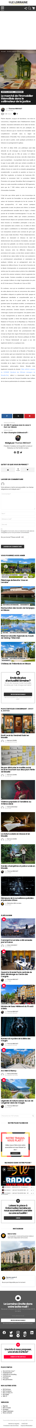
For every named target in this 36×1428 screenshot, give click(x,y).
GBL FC (5, 1396)
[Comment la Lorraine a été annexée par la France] (18, 928)
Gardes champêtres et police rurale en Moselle (18, 867)
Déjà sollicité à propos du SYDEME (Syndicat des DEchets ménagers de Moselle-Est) (18, 372)
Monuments (23, 575)
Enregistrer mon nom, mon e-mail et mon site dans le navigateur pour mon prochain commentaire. (17, 531)
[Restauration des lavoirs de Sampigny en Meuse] (18, 596)
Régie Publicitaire (8, 1411)
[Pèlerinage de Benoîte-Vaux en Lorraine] (18, 568)
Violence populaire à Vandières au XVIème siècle (16, 802)
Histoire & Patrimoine (10, 575)
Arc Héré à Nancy (8, 1070)
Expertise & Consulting (9, 1374)
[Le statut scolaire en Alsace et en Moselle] (18, 822)
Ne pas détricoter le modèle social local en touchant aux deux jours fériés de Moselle (18, 769)
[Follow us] (25, 8)
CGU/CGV (25, 1423)
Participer (6, 1378)
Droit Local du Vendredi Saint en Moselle (15, 736)
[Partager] (7, 416)
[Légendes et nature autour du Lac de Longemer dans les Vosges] (18, 1088)
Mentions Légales (13, 1423)
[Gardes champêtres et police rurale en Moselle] (18, 854)
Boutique (5, 1409)
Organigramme (7, 1372)
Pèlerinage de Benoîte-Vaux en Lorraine (14, 581)
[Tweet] (18, 416)
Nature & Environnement (19, 633)
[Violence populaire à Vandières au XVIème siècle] (18, 790)
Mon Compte (7, 1408)
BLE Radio (6, 1394)
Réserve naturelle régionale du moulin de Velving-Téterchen (17, 637)
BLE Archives (7, 1389)
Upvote (8, 469)
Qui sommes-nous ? (9, 1371)
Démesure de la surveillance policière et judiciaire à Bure (17, 899)
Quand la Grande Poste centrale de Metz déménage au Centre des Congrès (16, 974)
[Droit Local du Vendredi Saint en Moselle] (18, 723)
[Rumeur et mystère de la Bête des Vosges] (18, 1026)
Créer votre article (18, 1357)
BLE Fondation (7, 1391)
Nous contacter (7, 1413)
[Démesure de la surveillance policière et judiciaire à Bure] (18, 886)
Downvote (28, 469)
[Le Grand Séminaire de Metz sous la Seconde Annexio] (18, 1258)
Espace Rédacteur (26, 1425)
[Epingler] (29, 416)
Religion (5, 577)
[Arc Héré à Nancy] (18, 1058)
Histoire (5, 658)
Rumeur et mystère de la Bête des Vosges (16, 1039)
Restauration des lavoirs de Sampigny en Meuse (18, 609)
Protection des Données (11, 1425)
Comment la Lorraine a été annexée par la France (16, 941)
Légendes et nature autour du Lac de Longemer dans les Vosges (17, 1101)
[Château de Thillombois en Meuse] (18, 651)
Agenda (5, 1406)
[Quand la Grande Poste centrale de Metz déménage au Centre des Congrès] (18, 960)
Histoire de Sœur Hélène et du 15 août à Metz (17, 1007)
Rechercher (33, 1116)
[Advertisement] (18, 30)
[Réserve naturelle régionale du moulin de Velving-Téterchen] (18, 624)
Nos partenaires (7, 1379)
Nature (5, 633)
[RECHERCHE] (29, 8)
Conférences (7, 1376)
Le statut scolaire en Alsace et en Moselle (15, 835)
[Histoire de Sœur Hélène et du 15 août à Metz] (18, 994)
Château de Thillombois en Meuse (16, 663)
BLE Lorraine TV (7, 1393)
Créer (18, 1218)
